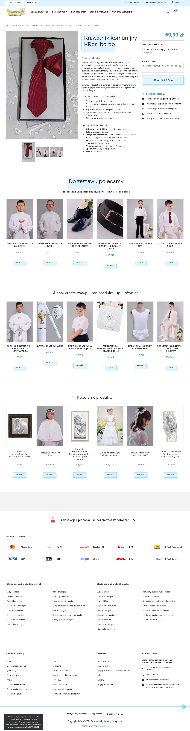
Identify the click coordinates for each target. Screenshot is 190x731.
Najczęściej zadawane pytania (65, 675)
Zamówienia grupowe (157, 2)
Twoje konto (179, 2)
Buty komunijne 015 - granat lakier (80, 245)
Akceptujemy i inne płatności (162, 98)
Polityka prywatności (61, 670)
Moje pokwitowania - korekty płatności (114, 670)
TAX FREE (56, 680)
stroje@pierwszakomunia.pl (157, 679)
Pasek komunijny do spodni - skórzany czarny (110, 246)
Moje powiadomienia (106, 684)
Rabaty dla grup (14, 694)
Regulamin (56, 666)
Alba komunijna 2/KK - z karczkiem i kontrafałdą (20, 349)
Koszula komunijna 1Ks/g (170, 245)
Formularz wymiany (60, 684)
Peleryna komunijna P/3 (50, 454)
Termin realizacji (133, 2)
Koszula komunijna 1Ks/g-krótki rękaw (80, 347)
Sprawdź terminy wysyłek (158, 113)
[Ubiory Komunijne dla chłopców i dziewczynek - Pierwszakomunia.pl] (16, 11)
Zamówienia (102, 666)
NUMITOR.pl (103, 726)
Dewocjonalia (78, 12)
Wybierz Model (150, 61)
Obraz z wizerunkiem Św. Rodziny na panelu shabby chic (170, 454)
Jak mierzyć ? (12, 670)
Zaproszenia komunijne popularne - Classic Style (110, 349)
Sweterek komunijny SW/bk (49, 245)
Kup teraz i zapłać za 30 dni (160, 103)
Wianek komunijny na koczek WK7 (140, 454)
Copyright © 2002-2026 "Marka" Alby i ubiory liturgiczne (95, 721)
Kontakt (10, 661)
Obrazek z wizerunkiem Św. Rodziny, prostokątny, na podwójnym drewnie (80, 454)
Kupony (100, 680)
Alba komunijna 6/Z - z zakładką (20, 245)
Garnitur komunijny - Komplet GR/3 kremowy (170, 349)
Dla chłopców (59, 12)
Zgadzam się (31, 727)
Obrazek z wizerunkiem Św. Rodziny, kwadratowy (19, 454)
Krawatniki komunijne (168, 118)
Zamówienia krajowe (16, 684)
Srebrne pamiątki (99, 12)
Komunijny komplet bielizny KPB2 (140, 347)
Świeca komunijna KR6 (49, 346)
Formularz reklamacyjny (62, 689)
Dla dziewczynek (39, 12)
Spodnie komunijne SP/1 (140, 245)
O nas (9, 680)
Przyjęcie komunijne (122, 12)
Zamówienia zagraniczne (17, 689)
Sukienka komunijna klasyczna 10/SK (110, 454)
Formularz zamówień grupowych (66, 694)
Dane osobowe (104, 661)
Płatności (56, 661)
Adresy (100, 675)
